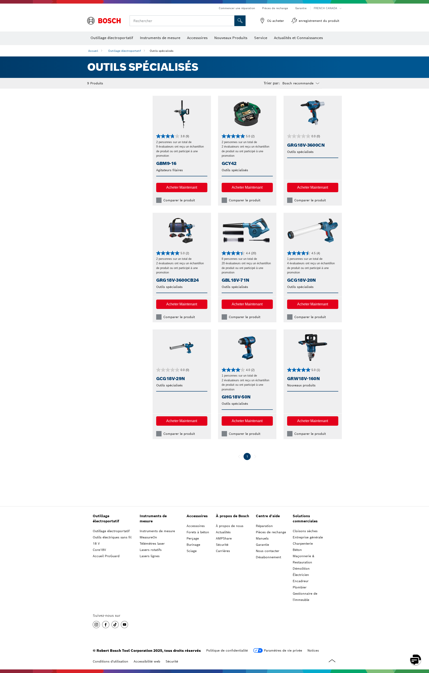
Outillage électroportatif (124, 50)
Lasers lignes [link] (150, 556)
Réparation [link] (264, 526)
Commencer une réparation (237, 8)
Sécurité (172, 661)
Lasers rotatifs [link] (151, 550)
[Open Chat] (415, 659)
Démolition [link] (301, 569)
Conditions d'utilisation (110, 661)
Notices (313, 650)
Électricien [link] (301, 575)
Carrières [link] (223, 551)
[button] (181, 187)
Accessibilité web (147, 661)
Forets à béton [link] (198, 532)
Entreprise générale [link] (308, 537)
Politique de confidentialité (227, 650)
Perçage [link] (193, 538)
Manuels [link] (262, 538)
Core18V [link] (99, 550)
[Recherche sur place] (240, 20)
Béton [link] (297, 550)
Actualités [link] (223, 532)
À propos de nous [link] (229, 526)
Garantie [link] (262, 545)
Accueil (93, 50)
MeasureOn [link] (148, 537)
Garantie (301, 8)
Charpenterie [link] (303, 544)
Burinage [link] (193, 545)
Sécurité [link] (222, 545)
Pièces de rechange (275, 8)
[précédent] (239, 456)
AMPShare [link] (224, 538)
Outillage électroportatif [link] (106, 518)
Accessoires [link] (197, 516)
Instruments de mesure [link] (153, 518)
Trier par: (272, 83)
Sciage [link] (192, 551)
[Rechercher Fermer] (230, 20)
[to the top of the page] (422, 646)
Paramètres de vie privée (283, 650)
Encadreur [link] (301, 581)
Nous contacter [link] (267, 551)
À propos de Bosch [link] (232, 516)
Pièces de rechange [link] (271, 532)
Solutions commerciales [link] (305, 518)
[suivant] (255, 456)
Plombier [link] (300, 587)
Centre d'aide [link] (268, 516)
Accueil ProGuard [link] (106, 556)
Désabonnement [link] (268, 557)
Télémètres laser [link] (152, 544)
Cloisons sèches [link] (305, 531)
